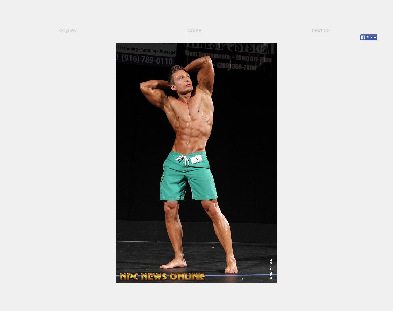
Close (194, 30)
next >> (321, 30)
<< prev (68, 30)
